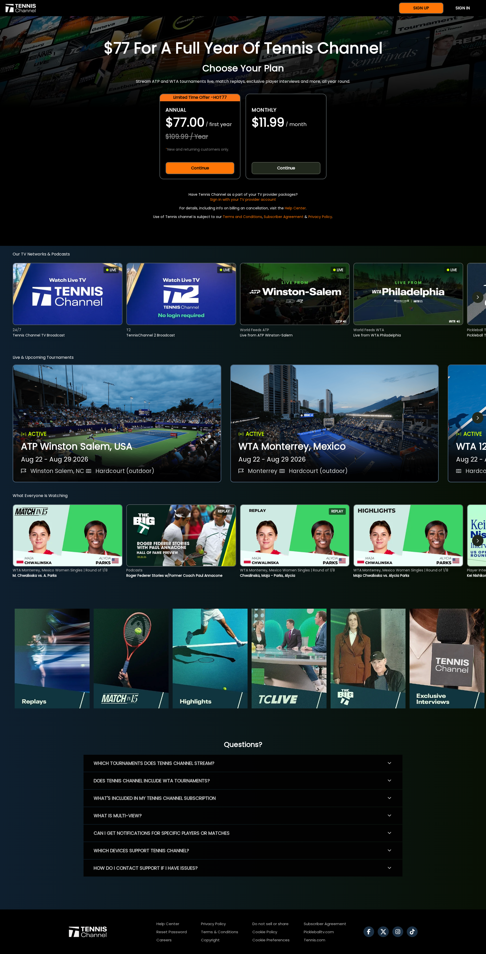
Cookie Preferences (271, 940)
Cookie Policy (264, 932)
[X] (384, 931)
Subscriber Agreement (283, 216)
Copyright (210, 940)
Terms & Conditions (219, 932)
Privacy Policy (320, 216)
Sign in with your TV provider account (243, 199)
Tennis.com (314, 940)
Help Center (295, 208)
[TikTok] (413, 931)
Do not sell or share (270, 923)
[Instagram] (399, 931)
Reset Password (171, 932)
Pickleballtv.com (319, 932)
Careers (164, 940)
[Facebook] (370, 931)
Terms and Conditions (242, 216)
